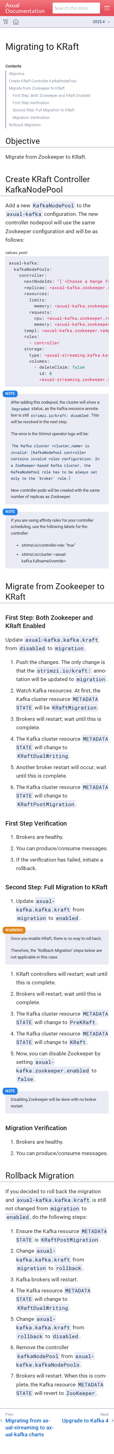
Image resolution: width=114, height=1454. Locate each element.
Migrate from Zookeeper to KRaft (37, 88)
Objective (16, 74)
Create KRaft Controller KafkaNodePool (42, 81)
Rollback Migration (25, 125)
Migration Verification (31, 118)
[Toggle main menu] (107, 8)
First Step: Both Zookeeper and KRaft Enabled (51, 95)
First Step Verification (31, 103)
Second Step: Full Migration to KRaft (43, 110)
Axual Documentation (25, 8)
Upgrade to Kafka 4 (85, 1420)
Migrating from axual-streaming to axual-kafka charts (29, 1427)
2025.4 (99, 22)
